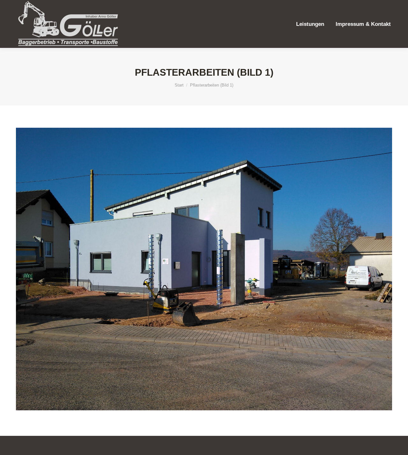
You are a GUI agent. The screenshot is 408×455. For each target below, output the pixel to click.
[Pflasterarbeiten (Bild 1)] (204, 269)
